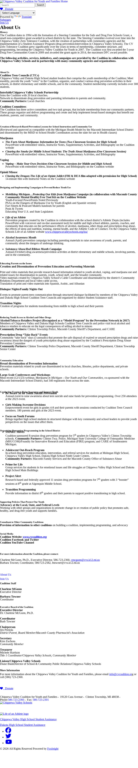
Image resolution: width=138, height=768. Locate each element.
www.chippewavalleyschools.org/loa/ (66, 231)
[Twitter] (8, 737)
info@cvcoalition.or (120, 674)
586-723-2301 (41, 699)
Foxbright (52, 748)
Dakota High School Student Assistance (22, 724)
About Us (5, 574)
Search (40, 5)
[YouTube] (8, 742)
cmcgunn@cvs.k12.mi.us (85, 559)
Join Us (4, 22)
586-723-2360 (16, 699)
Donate (8, 8)
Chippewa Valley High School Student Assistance (28, 719)
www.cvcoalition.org (35, 536)
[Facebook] (8, 731)
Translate (27, 16)
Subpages (5, 19)
